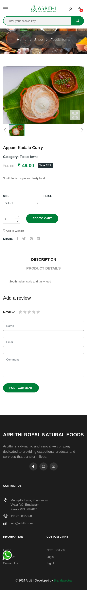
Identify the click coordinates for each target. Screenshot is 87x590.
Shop (38, 40)
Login (50, 556)
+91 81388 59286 (22, 516)
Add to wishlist (14, 230)
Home (22, 40)
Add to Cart (42, 218)
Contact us (10, 563)
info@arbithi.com (22, 523)
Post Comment (21, 387)
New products (56, 550)
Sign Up (52, 563)
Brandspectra (63, 580)
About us (9, 556)
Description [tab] (43, 259)
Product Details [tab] (43, 268)
